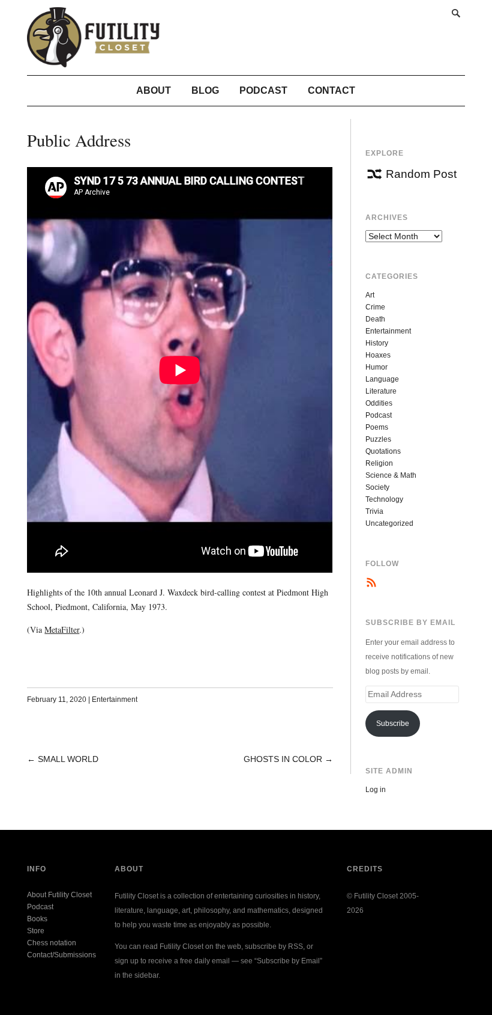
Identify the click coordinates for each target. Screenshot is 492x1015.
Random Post (421, 174)
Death (375, 319)
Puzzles (378, 439)
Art (369, 295)
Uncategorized (389, 523)
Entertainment (114, 699)
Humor (376, 367)
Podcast (263, 90)
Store (35, 931)
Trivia (374, 511)
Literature (381, 391)
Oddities (378, 403)
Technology (384, 499)
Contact (331, 90)
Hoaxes (378, 355)
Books (37, 919)
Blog (205, 90)
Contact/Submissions (61, 955)
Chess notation (51, 943)
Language (382, 379)
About (153, 90)
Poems (376, 427)
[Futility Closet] (93, 61)
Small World (68, 759)
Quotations (383, 451)
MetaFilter (61, 629)
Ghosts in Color (283, 759)
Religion (379, 463)
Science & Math (390, 475)
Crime (375, 307)
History (376, 343)
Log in (375, 789)
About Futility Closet (59, 895)
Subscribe (392, 723)
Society (377, 487)
